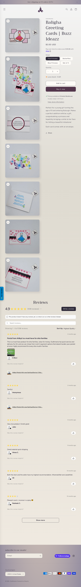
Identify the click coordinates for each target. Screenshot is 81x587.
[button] (4, 9)
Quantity (48, 67)
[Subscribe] (40, 555)
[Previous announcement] (4, 2)
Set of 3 (66, 63)
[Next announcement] (77, 2)
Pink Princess (53, 58)
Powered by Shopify (23, 581)
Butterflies (67, 58)
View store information (56, 102)
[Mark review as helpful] (73, 363)
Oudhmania (13, 581)
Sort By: (60, 328)
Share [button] (50, 133)
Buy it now (61, 89)
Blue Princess (53, 63)
